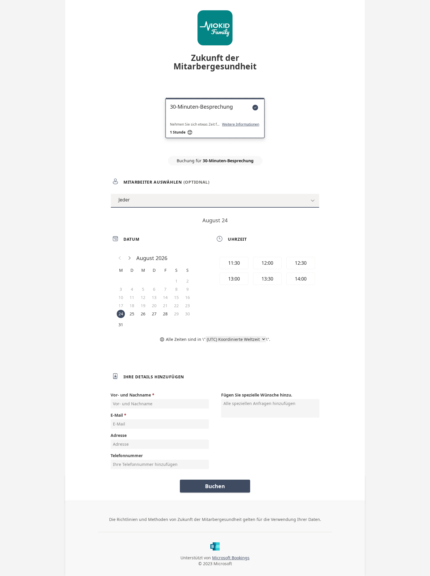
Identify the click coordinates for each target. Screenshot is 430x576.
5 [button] (143, 289)
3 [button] (121, 289)
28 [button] (165, 314)
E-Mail (117, 415)
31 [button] (120, 324)
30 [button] (187, 314)
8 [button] (176, 289)
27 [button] (154, 314)
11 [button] (132, 297)
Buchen (215, 486)
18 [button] (132, 305)
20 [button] (154, 305)
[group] (267, 271)
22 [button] (176, 305)
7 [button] (165, 289)
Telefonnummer (127, 455)
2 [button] (187, 281)
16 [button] (187, 297)
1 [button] (176, 281)
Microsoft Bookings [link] (231, 557)
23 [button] (187, 305)
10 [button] (120, 297)
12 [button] (143, 297)
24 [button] (120, 314)
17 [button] (120, 305)
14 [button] (165, 297)
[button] (120, 257)
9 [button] (187, 289)
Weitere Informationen (240, 124)
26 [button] (143, 314)
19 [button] (143, 305)
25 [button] (132, 314)
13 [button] (154, 297)
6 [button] (154, 289)
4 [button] (132, 289)
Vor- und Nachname (131, 395)
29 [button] (176, 314)
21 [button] (165, 305)
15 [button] (176, 297)
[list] (215, 123)
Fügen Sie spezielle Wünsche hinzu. (256, 395)
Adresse (119, 435)
